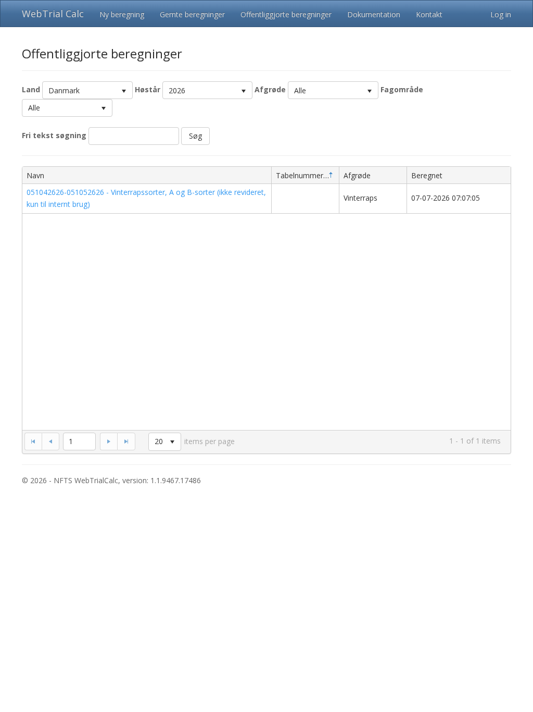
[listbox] (87, 90)
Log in (500, 14)
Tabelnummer (299, 175)
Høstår (147, 89)
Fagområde (401, 89)
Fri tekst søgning (54, 135)
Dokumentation (373, 14)
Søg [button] (195, 136)
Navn (35, 175)
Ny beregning (121, 14)
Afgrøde (270, 89)
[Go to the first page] (33, 441)
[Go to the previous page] (50, 441)
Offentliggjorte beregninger (286, 14)
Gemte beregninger (192, 14)
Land (31, 89)
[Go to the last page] (126, 441)
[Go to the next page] (108, 441)
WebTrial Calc (53, 13)
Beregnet (426, 175)
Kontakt (429, 14)
